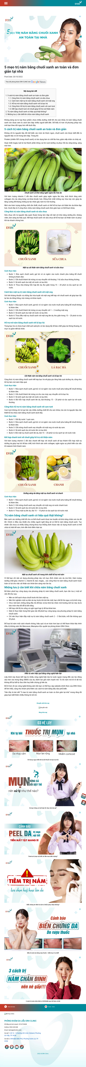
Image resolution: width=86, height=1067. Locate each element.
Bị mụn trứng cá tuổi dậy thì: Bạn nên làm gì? (43, 808)
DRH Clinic (77, 686)
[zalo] (83, 802)
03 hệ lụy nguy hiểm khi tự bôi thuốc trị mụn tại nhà (43, 760)
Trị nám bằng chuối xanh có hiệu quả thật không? (26, 112)
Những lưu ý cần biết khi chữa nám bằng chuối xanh (27, 114)
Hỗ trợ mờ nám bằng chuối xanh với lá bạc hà (28, 103)
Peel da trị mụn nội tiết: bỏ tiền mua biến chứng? (43, 856)
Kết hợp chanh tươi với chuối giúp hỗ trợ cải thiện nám (31, 109)
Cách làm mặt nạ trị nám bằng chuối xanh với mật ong (31, 101)
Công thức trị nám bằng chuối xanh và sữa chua (29, 98)
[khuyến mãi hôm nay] (43, 707)
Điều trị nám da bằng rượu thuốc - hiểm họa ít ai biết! (43, 953)
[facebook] (7, 1047)
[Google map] (12, 1047)
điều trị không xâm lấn (13, 626)
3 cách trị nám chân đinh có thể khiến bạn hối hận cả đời (43, 1001)
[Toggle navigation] (6, 3)
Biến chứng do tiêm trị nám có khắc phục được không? (43, 904)
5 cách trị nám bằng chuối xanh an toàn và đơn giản (27, 95)
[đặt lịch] (83, 796)
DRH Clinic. (65, 626)
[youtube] (17, 1047)
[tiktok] (22, 1047)
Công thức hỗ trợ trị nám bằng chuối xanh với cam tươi (31, 106)
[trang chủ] (9, 1013)
